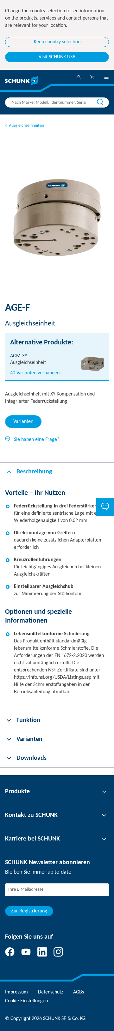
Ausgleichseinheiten (26, 125)
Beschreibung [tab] (34, 472)
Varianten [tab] (23, 421)
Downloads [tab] (31, 758)
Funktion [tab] (28, 720)
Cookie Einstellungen (26, 1001)
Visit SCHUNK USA (57, 57)
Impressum (16, 992)
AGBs (78, 992)
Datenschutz (50, 992)
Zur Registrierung (29, 911)
